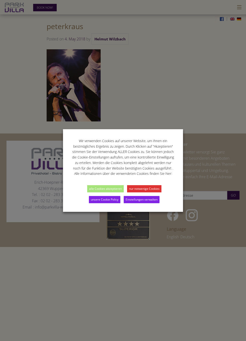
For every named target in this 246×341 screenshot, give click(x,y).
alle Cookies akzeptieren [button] (105, 189)
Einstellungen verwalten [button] (142, 199)
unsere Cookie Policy (104, 199)
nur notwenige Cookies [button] (144, 189)
